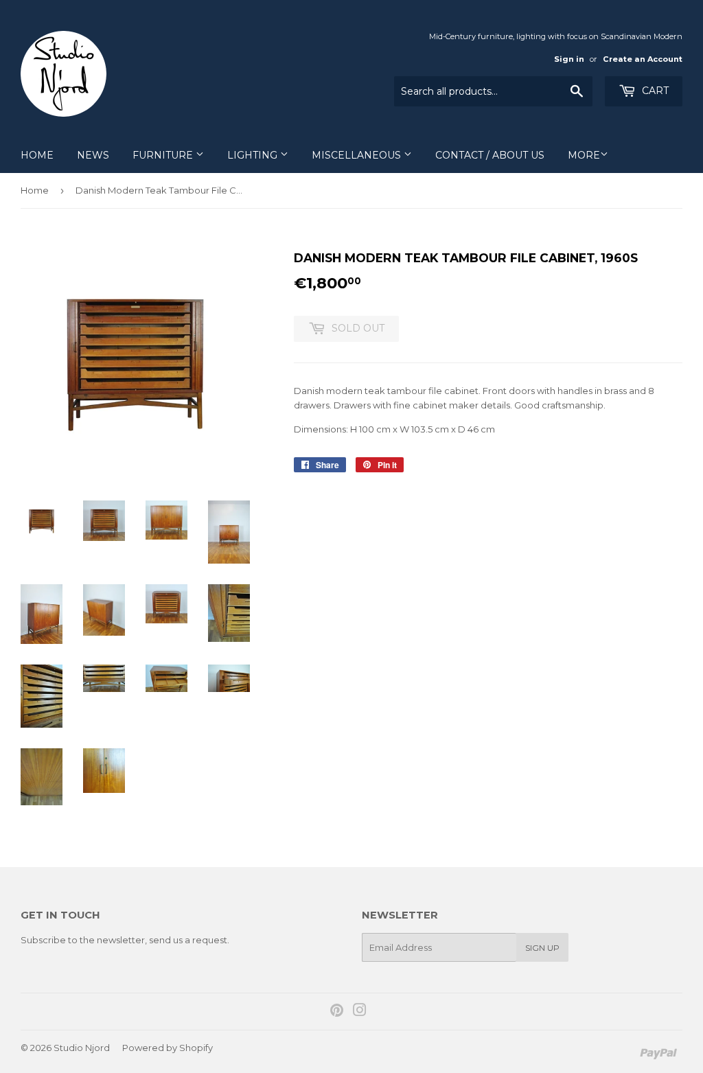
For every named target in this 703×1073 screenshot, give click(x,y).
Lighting (253, 155)
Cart (654, 90)
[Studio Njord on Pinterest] (337, 1011)
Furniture (164, 155)
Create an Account (642, 59)
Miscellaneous (358, 155)
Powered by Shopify (167, 1047)
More (584, 155)
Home (37, 155)
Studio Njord (82, 1047)
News (93, 155)
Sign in (569, 59)
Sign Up (542, 948)
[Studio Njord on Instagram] (360, 1011)
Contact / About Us (489, 155)
